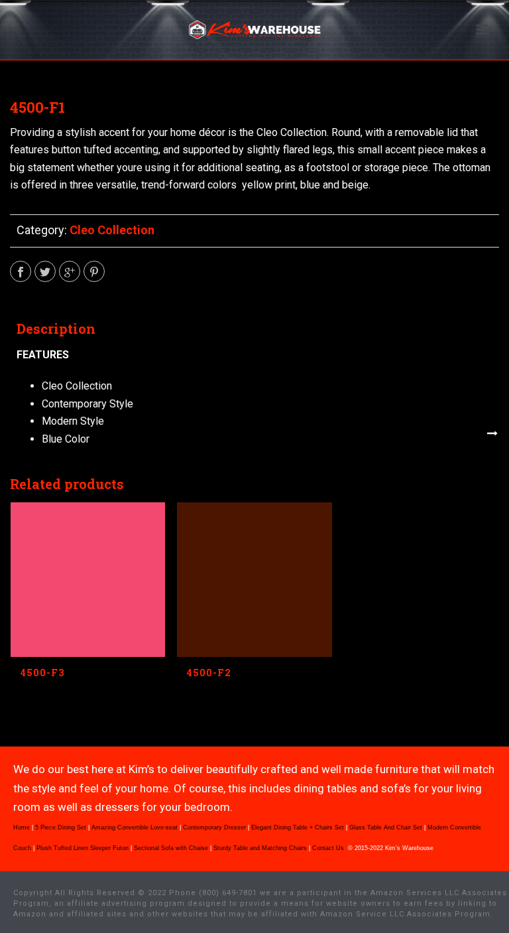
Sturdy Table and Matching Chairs (260, 848)
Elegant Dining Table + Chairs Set (297, 827)
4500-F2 (209, 672)
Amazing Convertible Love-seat (134, 827)
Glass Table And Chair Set (385, 827)
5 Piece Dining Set (60, 827)
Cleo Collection (112, 230)
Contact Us (329, 848)
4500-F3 (42, 672)
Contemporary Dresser (214, 827)
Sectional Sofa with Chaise (171, 848)
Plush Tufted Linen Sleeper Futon (82, 848)
